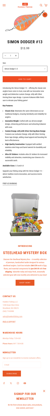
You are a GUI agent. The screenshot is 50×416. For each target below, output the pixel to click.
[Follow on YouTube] (24, 383)
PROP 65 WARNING (10, 183)
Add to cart (25, 79)
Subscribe (12, 374)
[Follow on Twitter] (11, 383)
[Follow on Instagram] (18, 383)
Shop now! (25, 283)
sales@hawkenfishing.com (12, 316)
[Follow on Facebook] (4, 383)
